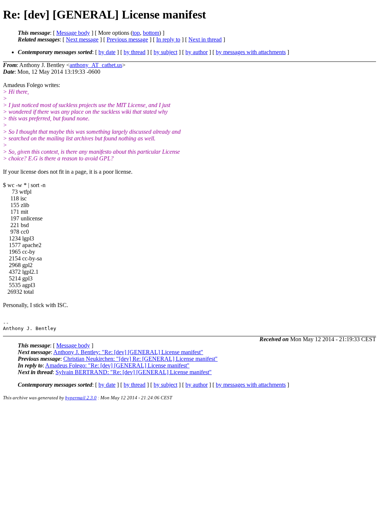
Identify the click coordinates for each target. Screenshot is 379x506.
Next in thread (205, 39)
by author (196, 52)
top (136, 33)
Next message (82, 39)
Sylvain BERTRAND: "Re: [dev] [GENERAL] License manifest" (134, 372)
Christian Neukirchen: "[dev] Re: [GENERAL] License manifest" (140, 359)
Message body (73, 33)
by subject (165, 52)
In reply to (168, 39)
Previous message (127, 39)
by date (106, 52)
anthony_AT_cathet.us (96, 65)
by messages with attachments (251, 52)
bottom (151, 33)
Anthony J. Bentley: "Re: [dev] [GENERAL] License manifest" (128, 352)
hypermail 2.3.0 (81, 397)
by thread (134, 52)
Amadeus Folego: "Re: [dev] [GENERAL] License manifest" (117, 365)
